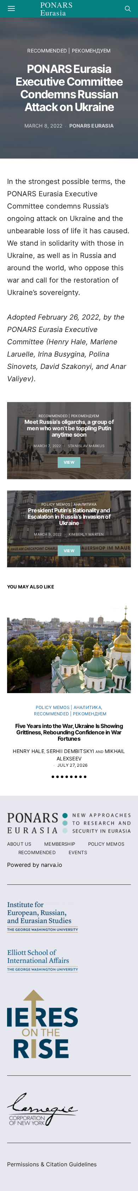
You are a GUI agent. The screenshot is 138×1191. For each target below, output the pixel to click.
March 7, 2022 (47, 446)
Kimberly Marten (86, 534)
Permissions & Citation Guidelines (52, 1164)
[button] (53, 777)
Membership (59, 844)
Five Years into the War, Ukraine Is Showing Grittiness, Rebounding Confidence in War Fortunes (69, 732)
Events (78, 852)
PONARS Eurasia (91, 126)
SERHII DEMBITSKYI (70, 751)
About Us (19, 844)
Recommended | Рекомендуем (68, 51)
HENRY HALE (28, 751)
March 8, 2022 (43, 126)
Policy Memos (106, 844)
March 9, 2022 (48, 534)
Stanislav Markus (86, 446)
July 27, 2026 (72, 765)
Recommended (37, 852)
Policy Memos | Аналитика (69, 504)
